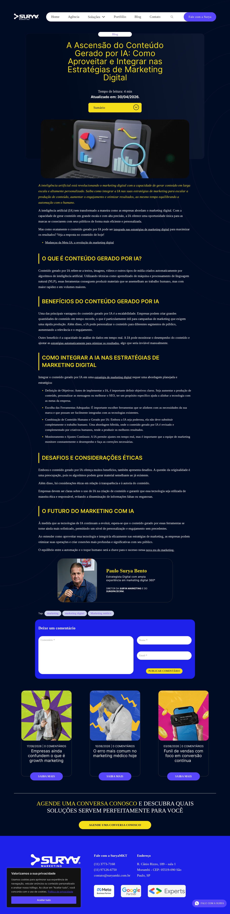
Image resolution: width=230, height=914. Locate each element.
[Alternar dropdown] (103, 16)
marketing (53, 613)
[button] (115, 107)
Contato (155, 16)
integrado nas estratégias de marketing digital (141, 229)
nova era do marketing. (160, 550)
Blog (138, 16)
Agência (73, 16)
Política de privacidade (60, 891)
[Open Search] (172, 17)
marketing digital (74, 613)
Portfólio (120, 16)
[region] (44, 887)
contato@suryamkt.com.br (112, 875)
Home (55, 16)
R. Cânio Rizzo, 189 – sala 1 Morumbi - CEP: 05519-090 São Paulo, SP (159, 869)
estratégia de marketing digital (113, 377)
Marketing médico (101, 613)
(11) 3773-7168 (105, 864)
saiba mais (46, 776)
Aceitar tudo (44, 900)
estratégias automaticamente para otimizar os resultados (85, 343)
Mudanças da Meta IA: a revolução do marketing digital (79, 242)
